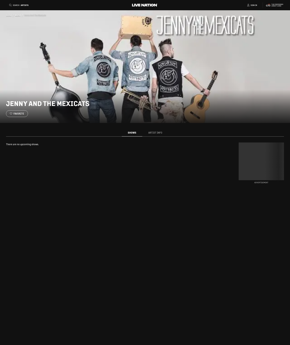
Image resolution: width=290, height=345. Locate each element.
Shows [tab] (132, 132)
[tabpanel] (114, 144)
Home (8, 15)
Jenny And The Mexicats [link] (35, 15)
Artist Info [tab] (155, 132)
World (18, 15)
